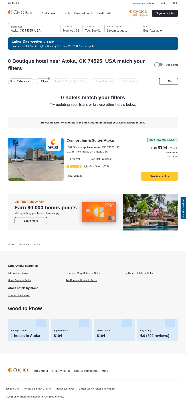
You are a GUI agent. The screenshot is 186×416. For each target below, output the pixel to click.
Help (175, 3)
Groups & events (86, 13)
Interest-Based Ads (68, 389)
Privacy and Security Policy (39, 389)
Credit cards (108, 13)
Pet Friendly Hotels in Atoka (83, 280)
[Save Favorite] (13, 143)
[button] (183, 208)
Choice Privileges (89, 370)
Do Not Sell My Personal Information (104, 389)
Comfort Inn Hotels (20, 295)
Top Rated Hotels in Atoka (139, 273)
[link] (31, 220)
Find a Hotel (41, 370)
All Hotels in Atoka (19, 273)
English (16, 3)
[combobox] (51, 13)
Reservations (63, 370)
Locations (163, 3)
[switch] (158, 64)
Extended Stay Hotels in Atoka (85, 273)
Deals (69, 13)
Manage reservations (142, 3)
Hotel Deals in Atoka (20, 280)
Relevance (20, 81)
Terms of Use (13, 389)
